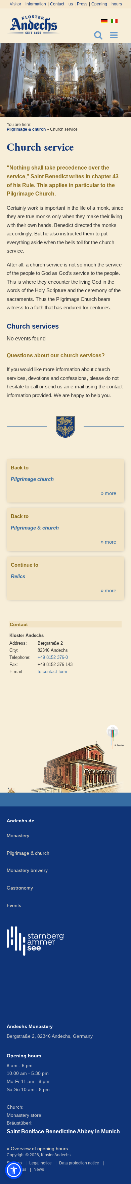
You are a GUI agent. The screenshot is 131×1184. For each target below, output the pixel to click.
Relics (18, 576)
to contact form (52, 671)
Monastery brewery (27, 870)
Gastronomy (20, 888)
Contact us (61, 4)
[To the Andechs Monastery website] (12, 790)
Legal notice (40, 1163)
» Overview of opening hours (37, 1148)
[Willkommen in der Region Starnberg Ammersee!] (35, 941)
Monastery (18, 835)
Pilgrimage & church (26, 129)
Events (14, 905)
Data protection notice (79, 1163)
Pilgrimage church (32, 479)
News (39, 1169)
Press (82, 4)
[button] (14, 1170)
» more (108, 493)
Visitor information (28, 4)
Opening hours (106, 4)
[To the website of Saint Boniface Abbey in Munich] (77, 756)
